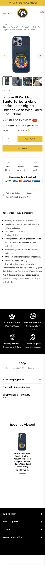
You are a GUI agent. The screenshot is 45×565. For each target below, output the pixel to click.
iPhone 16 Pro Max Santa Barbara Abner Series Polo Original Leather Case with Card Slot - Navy (23, 460)
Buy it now (22, 148)
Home (5, 24)
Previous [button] (5, 55)
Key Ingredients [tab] (25, 213)
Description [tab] (8, 213)
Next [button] (40, 55)
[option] (22, 54)
